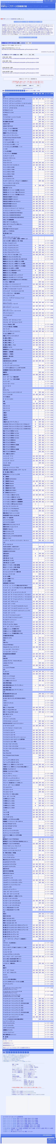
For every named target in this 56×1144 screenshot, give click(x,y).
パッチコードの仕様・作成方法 (31, 1067)
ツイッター (30, 1131)
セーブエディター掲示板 (9, 1118)
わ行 (49, 34)
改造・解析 (35, 98)
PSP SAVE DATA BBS (5, 4)
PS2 (12, 2)
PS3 (9, 2)
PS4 (7, 2)
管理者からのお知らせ (29, 1082)
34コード (28, 1075)
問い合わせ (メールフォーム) (17, 1131)
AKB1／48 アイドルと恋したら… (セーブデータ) (24, 31)
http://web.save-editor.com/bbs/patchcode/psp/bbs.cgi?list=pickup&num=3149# (20, 58)
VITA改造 (13, 1128)
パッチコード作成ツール (29, 1065)
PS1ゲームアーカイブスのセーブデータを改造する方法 (15, 1047)
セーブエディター (17, 1069)
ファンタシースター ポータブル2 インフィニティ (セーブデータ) (31, 25)
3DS (21, 2)
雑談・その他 (37, 90)
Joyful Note (25, 88)
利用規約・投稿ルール (29, 1084)
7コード (29, 1074)
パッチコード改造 (22, 1118)
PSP (16, 2)
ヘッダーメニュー (52, 1140)
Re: (3, 54)
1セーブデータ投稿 (35, 1125)
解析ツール (19, 1129)
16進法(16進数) (15, 1076)
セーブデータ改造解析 (23, 1126)
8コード (29, 1073)
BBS (5, 2)
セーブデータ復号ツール (19, 1092)
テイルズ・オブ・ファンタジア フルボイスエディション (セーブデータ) (30, 26)
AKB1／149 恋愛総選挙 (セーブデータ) (22, 29)
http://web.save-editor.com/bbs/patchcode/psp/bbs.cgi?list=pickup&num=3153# (20, 68)
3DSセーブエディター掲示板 (9, 1121)
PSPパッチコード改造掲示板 (9, 18)
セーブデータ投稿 (49, 98)
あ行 (28, 34)
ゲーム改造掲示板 (19, 1116)
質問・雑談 (41, 98)
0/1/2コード (30, 1069)
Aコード (30, 1077)
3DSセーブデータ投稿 (33, 1121)
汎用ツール (13, 1129)
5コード (30, 1071)
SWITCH (24, 2)
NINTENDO (28, 2)
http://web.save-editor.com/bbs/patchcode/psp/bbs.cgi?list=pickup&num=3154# (20, 72)
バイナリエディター (16, 1080)
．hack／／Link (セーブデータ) (29, 27)
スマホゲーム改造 (40, 1128)
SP (33, 2)
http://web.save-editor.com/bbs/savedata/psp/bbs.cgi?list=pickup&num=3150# (20, 49)
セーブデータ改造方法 (17, 1071)
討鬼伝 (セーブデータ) (7, 43)
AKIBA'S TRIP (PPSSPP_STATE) (36, 33)
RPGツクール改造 (49, 1128)
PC (31, 2)
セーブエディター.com (39, 6)
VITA (18, 2)
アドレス (14, 1078)
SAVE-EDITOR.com (47, 1135)
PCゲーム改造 (32, 1128)
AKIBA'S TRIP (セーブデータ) (20, 33)
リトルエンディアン (16, 1077)
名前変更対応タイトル (8, 1043)
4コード (29, 1070)
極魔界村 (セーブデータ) (7, 25)
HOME (2, 2)
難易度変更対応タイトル (8, 1045)
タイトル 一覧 (52, 1139)
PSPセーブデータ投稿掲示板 (14, 6)
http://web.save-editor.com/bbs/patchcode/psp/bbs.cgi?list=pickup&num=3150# (20, 62)
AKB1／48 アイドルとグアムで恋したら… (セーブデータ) (17, 30)
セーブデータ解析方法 (17, 1072)
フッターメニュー (52, 1142)
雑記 (26, 1131)
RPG (36, 2)
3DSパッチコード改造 (22, 1121)
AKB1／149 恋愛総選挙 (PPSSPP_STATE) (43, 29)
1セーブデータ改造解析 (23, 1125)
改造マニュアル (29, 90)
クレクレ (14, 1065)
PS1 (14, 2)
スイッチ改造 (19, 1128)
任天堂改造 (25, 1128)
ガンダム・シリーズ (7, 1040)
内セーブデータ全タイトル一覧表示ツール (23, 1094)
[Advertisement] (28, 14)
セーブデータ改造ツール (19, 1091)
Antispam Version (30, 88)
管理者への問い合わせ (29, 1081)
